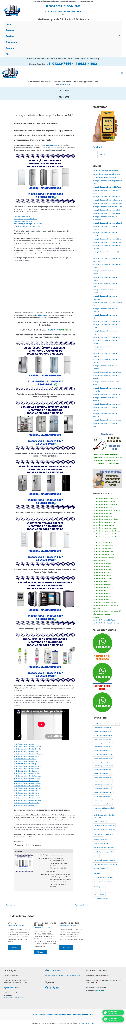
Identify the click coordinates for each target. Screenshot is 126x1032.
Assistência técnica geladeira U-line (26, 795)
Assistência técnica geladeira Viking (26, 793)
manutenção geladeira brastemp (105, 860)
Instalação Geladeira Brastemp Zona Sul (106, 197)
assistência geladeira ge (101, 762)
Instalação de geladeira (22, 216)
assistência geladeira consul (102, 739)
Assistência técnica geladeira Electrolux (27, 749)
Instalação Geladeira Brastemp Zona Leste (107, 207)
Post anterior (9, 905)
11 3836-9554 (54, 6)
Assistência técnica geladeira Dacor (26, 781)
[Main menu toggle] (122, 73)
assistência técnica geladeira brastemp (105, 809)
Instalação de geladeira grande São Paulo (28, 224)
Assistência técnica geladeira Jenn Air (27, 786)
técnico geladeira (99, 894)
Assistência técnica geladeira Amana (26, 771)
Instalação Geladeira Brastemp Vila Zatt (106, 210)
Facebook (97, 147)
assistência (115, 724)
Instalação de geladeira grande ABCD (27, 226)
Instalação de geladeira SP (23, 221)
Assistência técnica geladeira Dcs (25, 805)
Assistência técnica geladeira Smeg (26, 791)
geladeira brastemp (100, 839)
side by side (99, 887)
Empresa (12, 923)
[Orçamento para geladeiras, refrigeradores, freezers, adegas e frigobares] (107, 441)
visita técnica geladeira (101, 898)
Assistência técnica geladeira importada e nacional (62, 975)
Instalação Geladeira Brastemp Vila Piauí (106, 337)
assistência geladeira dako (102, 750)
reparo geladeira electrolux (103, 882)
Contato (85, 1014)
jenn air (96, 856)
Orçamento (77, 1014)
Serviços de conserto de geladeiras (45, 924)
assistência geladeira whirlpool (103, 800)
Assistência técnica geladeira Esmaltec (27, 778)
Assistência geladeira (69, 923)
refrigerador (99, 873)
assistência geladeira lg (101, 773)
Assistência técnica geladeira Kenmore (27, 800)
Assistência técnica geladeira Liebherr (27, 773)
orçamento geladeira (100, 868)
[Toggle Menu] (118, 35)
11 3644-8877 (72, 6)
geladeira (109, 834)
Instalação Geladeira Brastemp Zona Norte (107, 200)
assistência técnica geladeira (102, 804)
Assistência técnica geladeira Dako (26, 761)
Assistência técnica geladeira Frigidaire (27, 798)
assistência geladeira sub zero (103, 792)
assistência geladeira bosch (102, 731)
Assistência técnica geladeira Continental (28, 754)
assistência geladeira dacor (102, 746)
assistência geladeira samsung (103, 784)
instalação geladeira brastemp (104, 848)
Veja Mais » (14, 948)
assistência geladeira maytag (102, 781)
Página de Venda (88, 1023)
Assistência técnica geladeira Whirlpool (27, 776)
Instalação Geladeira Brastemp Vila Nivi (106, 394)
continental (98, 834)
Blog (91, 1014)
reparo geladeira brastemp (103, 877)
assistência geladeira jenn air (103, 769)
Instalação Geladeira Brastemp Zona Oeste (107, 203)
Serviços (50, 1014)
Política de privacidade (62, 1014)
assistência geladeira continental (104, 743)
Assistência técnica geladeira (24, 744)
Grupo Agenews (51, 145)
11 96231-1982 (85, 64)
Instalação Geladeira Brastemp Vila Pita (106, 321)
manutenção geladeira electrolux (105, 864)
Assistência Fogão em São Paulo (104, 620)
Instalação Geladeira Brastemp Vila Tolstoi (107, 223)
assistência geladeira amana (102, 727)
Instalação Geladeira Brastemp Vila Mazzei (107, 420)
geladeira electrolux (101, 843)
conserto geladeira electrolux (104, 830)
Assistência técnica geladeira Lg (25, 764)
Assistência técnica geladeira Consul (26, 751)
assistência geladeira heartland (103, 766)
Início (35, 1014)
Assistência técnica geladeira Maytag (26, 768)
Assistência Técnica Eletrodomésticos (106, 623)
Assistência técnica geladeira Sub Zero (27, 788)
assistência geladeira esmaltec (103, 758)
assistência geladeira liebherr (103, 777)
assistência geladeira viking (102, 796)
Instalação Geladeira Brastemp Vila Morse (107, 404)
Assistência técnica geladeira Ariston (26, 803)
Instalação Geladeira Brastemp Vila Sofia (107, 242)
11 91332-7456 (59, 64)
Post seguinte (80, 905)
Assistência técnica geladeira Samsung (27, 766)
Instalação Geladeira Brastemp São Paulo (107, 187)
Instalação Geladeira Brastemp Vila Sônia (107, 239)
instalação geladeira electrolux (104, 852)
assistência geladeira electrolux (103, 754)
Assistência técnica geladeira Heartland (27, 783)
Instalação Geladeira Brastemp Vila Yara (106, 213)
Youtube (55, 970)
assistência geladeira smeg (102, 788)
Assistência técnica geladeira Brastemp (27, 747)
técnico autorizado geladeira (102, 891)
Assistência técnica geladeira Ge (25, 759)
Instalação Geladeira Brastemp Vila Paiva (107, 372)
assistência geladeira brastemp (103, 735)
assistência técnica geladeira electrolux (104, 816)
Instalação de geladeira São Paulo (25, 219)
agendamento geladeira (101, 724)
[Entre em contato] (107, 478)
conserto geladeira (99, 821)
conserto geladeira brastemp (104, 825)
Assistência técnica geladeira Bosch (26, 756)
